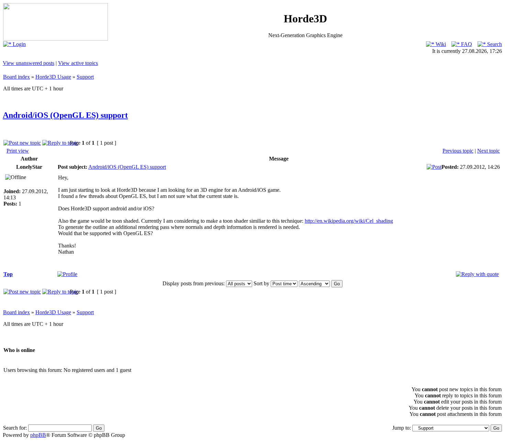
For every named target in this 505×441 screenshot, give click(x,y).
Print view (18, 151)
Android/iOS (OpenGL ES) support (65, 115)
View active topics (78, 63)
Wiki (440, 44)
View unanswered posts (28, 63)
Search (494, 44)
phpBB (38, 435)
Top (8, 274)
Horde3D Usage (53, 77)
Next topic (488, 151)
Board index (16, 77)
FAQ (466, 44)
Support (85, 77)
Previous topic (457, 151)
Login (18, 44)
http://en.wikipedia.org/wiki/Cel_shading (349, 221)
